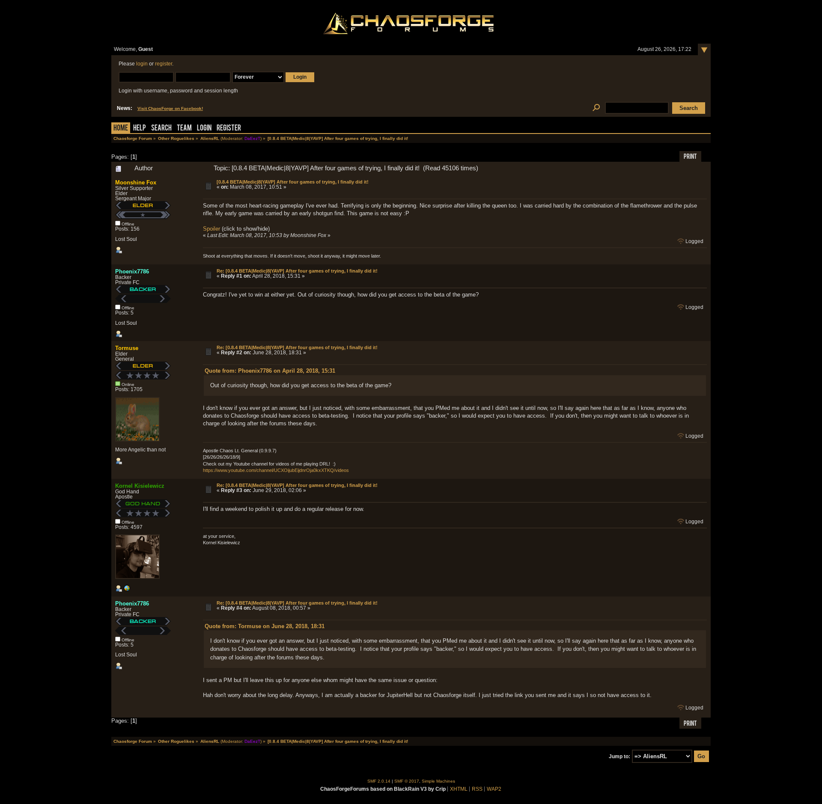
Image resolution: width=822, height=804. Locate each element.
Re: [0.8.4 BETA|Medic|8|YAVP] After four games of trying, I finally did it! (297, 270)
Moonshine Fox (135, 182)
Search (161, 128)
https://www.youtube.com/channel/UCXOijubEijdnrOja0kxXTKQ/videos (276, 470)
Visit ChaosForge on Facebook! (170, 108)
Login (204, 128)
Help (139, 128)
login (142, 63)
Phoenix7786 (132, 271)
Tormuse (126, 348)
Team (184, 128)
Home (120, 128)
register (163, 63)
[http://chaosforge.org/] (126, 590)
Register (229, 128)
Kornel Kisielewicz (139, 486)
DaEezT (252, 138)
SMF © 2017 (406, 781)
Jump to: (619, 756)
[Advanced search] (596, 108)
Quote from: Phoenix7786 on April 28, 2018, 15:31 (270, 371)
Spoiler (211, 228)
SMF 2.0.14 (378, 781)
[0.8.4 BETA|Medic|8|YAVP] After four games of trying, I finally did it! (293, 181)
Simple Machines (438, 781)
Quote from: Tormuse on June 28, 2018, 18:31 (265, 626)
